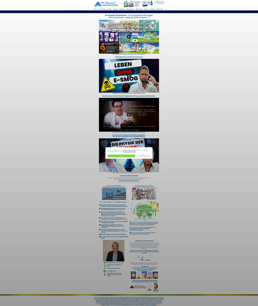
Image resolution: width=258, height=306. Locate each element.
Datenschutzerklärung (129, 151)
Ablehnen (143, 155)
